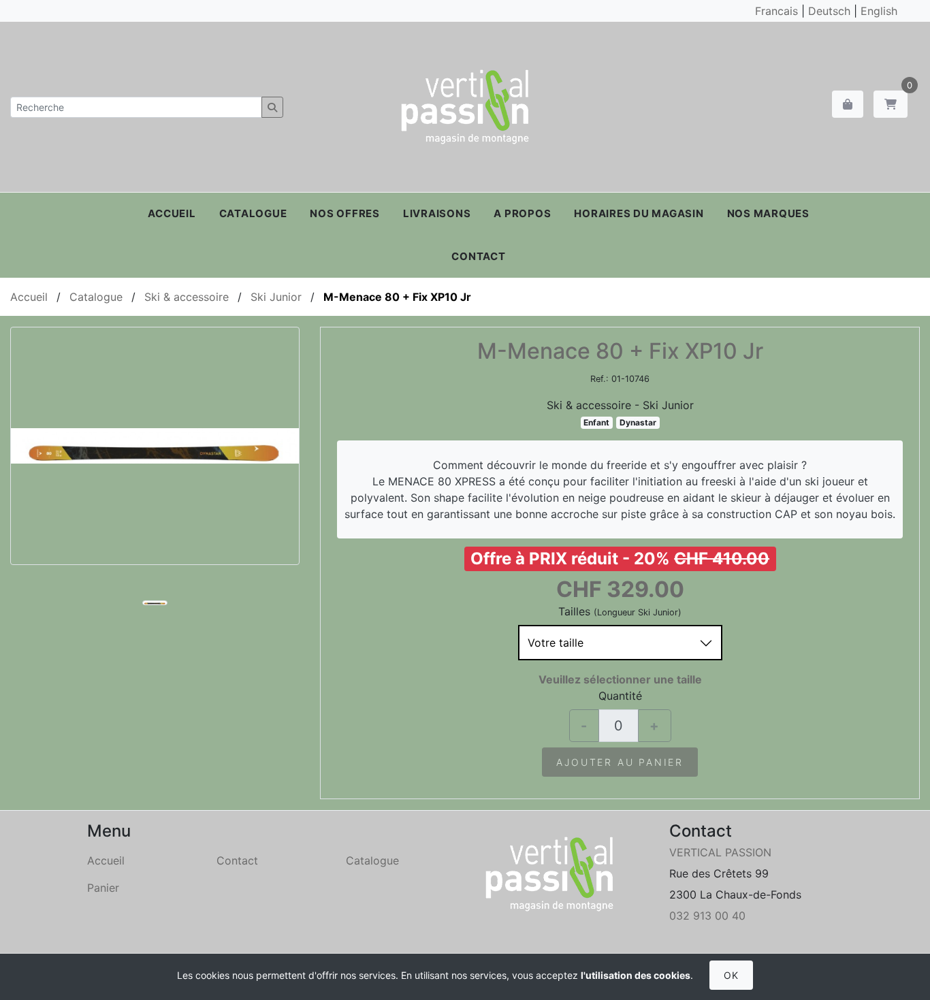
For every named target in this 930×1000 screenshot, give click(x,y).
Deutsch (829, 11)
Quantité (620, 696)
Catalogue (253, 213)
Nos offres (345, 213)
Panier (103, 887)
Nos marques (768, 213)
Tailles (574, 611)
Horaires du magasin (638, 213)
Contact (478, 256)
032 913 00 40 (707, 915)
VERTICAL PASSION (720, 852)
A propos (522, 213)
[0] (890, 104)
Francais (776, 11)
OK (731, 975)
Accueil (171, 213)
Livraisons (437, 213)
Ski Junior (276, 297)
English (879, 11)
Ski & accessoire (186, 297)
